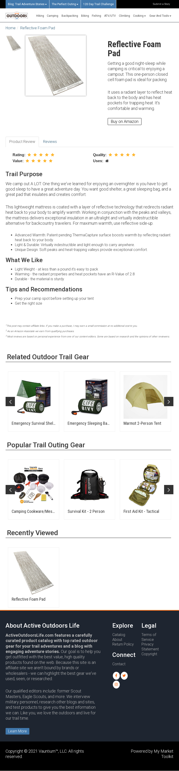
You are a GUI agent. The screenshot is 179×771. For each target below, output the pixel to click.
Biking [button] (85, 15)
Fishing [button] (96, 15)
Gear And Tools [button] (159, 15)
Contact (118, 664)
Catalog (118, 635)
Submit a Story (161, 4)
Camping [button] (52, 15)
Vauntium (47, 751)
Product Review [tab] (22, 141)
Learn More (17, 731)
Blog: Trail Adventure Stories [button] (26, 4)
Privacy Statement (150, 646)
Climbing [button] (124, 15)
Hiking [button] (40, 15)
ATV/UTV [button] (110, 15)
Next (168, 401)
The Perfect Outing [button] (64, 4)
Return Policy (123, 644)
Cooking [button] (138, 15)
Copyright (149, 654)
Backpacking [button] (70, 15)
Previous (10, 401)
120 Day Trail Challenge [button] (98, 4)
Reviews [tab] (50, 141)
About (117, 639)
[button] (116, 676)
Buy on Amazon (124, 121)
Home (11, 28)
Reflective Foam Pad (37, 28)
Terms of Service (148, 637)
